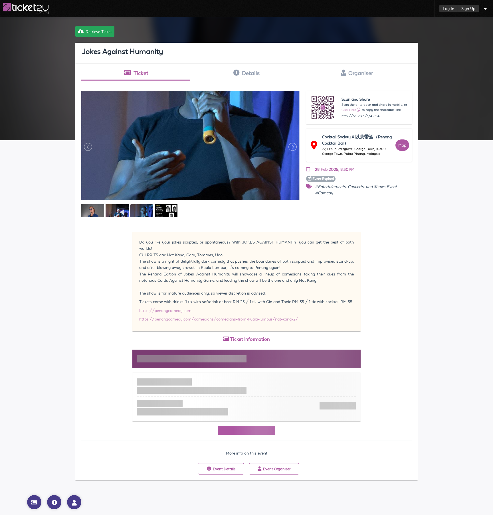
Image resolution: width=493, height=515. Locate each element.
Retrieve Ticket (99, 31)
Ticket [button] (141, 73)
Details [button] (251, 73)
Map (402, 145)
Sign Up (468, 8)
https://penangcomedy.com (165, 310)
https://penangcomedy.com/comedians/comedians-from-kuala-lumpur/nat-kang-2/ (218, 319)
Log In (448, 8)
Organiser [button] (360, 73)
